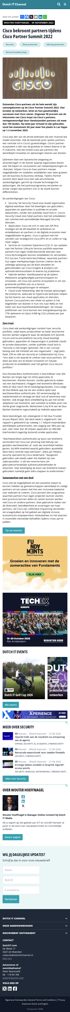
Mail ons (7, 958)
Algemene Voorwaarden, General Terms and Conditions (30, 1000)
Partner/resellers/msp (16, 52)
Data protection (30, 44)
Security (10, 44)
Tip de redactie (13, 530)
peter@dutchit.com (13, 977)
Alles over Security (15, 778)
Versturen (11, 899)
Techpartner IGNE (35, 1009)
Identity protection (55, 44)
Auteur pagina (13, 837)
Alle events (11, 704)
